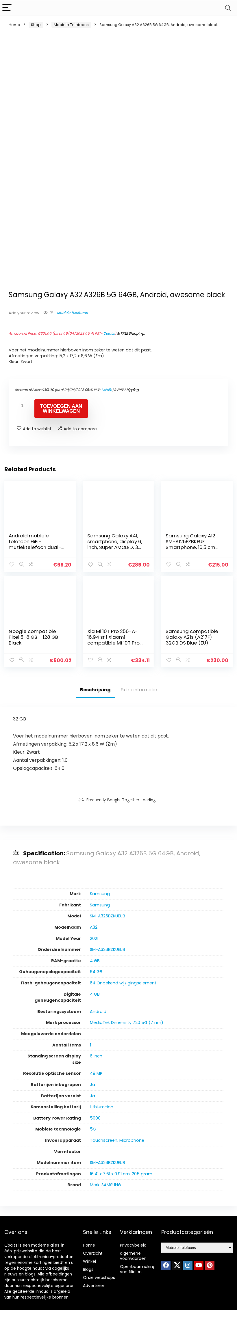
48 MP (96, 1073)
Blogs (88, 1269)
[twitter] (177, 1265)
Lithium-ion (101, 1107)
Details (109, 333)
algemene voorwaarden (133, 1255)
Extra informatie (139, 689)
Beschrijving (95, 689)
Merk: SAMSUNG (105, 1185)
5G (93, 1129)
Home (14, 24)
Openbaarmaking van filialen (137, 1269)
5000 (95, 1118)
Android (98, 1011)
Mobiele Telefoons (71, 24)
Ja (92, 1084)
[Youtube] (198, 1265)
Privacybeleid (133, 1245)
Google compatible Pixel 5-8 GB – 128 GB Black (33, 637)
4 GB (95, 961)
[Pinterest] (209, 1265)
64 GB (96, 972)
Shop (36, 24)
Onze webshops (99, 1277)
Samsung (100, 894)
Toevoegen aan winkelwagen (61, 408)
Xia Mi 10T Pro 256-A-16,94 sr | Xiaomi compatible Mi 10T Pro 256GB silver (113, 640)
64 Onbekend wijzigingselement (123, 983)
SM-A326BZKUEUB (107, 916)
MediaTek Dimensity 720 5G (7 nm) (126, 1022)
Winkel (89, 1261)
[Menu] (7, 8)
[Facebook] (166, 1265)
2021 (94, 938)
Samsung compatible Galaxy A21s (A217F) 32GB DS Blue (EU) (192, 637)
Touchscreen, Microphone (117, 1140)
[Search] (228, 8)
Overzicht (93, 1253)
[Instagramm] (187, 1265)
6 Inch (96, 1056)
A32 (93, 927)
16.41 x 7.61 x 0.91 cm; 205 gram (121, 1174)
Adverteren (94, 1285)
